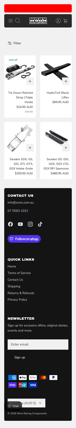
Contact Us (15, 280)
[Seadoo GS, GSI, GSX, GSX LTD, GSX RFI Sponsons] (56, 138)
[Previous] (10, 8)
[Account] (56, 20)
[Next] (66, 8)
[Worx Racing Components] (38, 20)
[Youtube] (20, 224)
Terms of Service (19, 273)
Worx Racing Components (32, 413)
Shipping (14, 286)
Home (12, 266)
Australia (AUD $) (23, 403)
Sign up (19, 357)
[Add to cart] (30, 81)
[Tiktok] (40, 224)
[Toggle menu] (10, 20)
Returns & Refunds (21, 293)
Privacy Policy (17, 299)
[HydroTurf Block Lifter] (56, 71)
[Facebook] (10, 224)
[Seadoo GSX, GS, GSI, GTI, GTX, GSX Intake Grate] (20, 138)
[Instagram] (30, 224)
